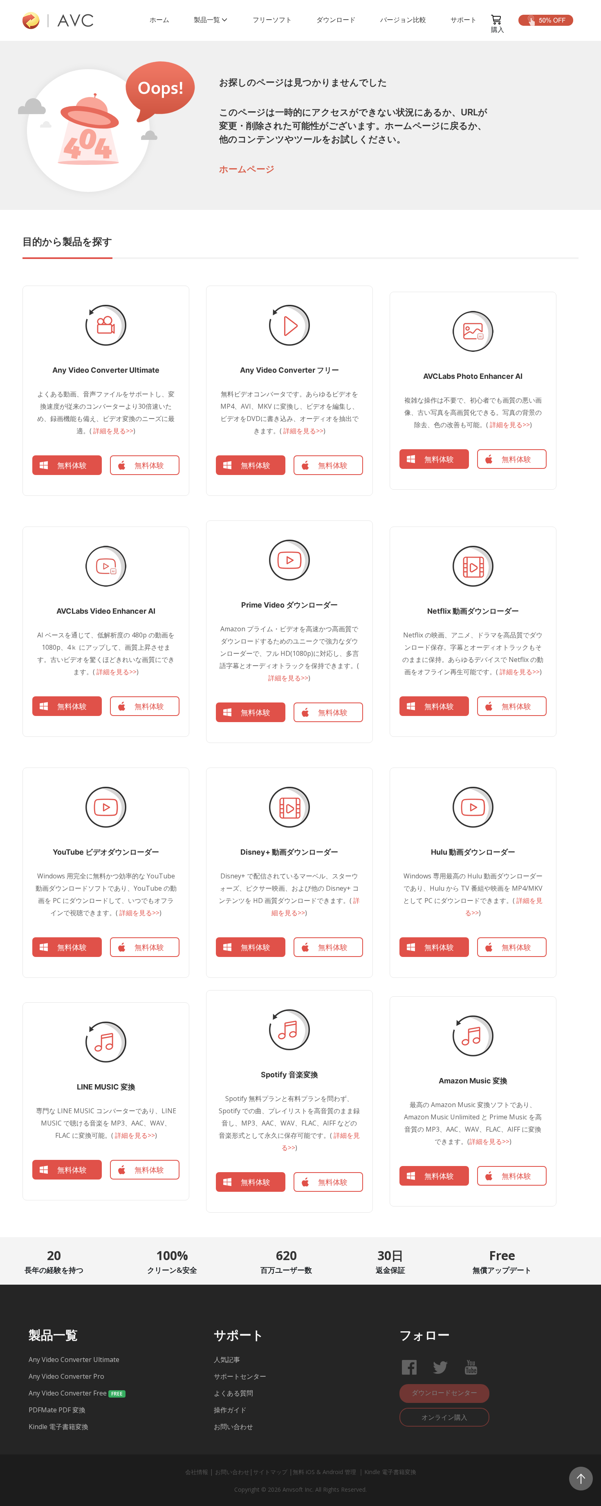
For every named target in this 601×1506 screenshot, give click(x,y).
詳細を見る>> (112, 430)
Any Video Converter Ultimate (74, 1359)
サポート (464, 19)
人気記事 (227, 1359)
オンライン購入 (444, 1417)
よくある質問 (233, 1393)
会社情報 (196, 1472)
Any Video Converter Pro (66, 1376)
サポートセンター (240, 1376)
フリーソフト (272, 19)
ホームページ (247, 169)
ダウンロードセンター (444, 1392)
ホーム (159, 19)
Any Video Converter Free (68, 1393)
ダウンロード (336, 19)
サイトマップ (270, 1472)
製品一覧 (207, 19)
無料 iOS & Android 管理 (325, 1472)
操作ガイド (230, 1409)
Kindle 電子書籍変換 (58, 1426)
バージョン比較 (403, 19)
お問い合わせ (233, 1426)
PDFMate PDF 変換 (57, 1409)
